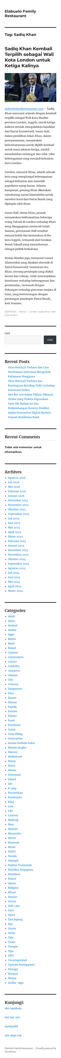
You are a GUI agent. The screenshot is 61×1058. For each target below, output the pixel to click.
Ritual (12, 892)
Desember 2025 (18, 500)
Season (12, 896)
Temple (13, 946)
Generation (15, 738)
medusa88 (11, 1026)
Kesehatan (15, 797)
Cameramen (16, 657)
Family (12, 706)
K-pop (12, 788)
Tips (11, 951)
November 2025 (18, 504)
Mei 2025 (14, 527)
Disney (12, 702)
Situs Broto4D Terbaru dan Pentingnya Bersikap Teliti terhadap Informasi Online (31, 385)
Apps (11, 634)
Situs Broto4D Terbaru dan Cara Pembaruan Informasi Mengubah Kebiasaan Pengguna (29, 372)
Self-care (14, 905)
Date (11, 693)
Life (10, 810)
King (11, 801)
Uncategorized (17, 960)
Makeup (13, 819)
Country (13, 684)
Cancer (12, 661)
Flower (12, 715)
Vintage (13, 969)
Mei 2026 (14, 486)
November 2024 (18, 554)
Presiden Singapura (20, 869)
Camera (13, 652)
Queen (12, 883)
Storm (12, 928)
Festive (12, 711)
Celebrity (14, 666)
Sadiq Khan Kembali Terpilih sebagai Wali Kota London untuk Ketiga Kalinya (29, 57)
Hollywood (15, 756)
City (10, 679)
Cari (7, 333)
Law (10, 806)
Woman (13, 973)
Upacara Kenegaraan (21, 964)
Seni (11, 910)
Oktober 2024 (17, 559)
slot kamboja (13, 1008)
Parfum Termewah (20, 865)
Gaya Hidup (15, 734)
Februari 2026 (17, 491)
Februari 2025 (17, 541)
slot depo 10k (13, 1035)
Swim (11, 933)
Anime (12, 630)
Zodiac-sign (16, 982)
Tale (11, 937)
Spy (10, 924)
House (12, 770)
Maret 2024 (15, 590)
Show (11, 914)
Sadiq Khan (44, 311)
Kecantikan (15, 792)
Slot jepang (15, 919)
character (14, 670)
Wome (12, 978)
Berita (22, 311)
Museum (13, 842)
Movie (12, 838)
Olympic (13, 860)
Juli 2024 (13, 572)
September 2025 (18, 514)
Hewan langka (17, 747)
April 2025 (14, 532)
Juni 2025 (14, 523)
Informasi (14, 774)
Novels (12, 856)
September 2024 (18, 563)
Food (11, 720)
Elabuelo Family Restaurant (20, 13)
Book (11, 643)
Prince (12, 878)
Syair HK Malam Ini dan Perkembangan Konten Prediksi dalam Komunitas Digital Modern (29, 408)
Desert (12, 697)
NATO (12, 851)
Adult (11, 616)
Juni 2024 (14, 577)
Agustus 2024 (17, 568)
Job (10, 783)
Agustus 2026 (17, 477)
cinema (12, 675)
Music (12, 847)
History (13, 752)
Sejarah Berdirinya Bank (23, 417)
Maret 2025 (15, 536)
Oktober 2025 (17, 509)
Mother (13, 829)
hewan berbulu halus (21, 743)
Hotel (11, 765)
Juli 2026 (14, 482)
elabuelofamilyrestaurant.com (24, 108)
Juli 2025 (13, 518)
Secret (12, 901)
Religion (13, 887)
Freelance (14, 724)
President (14, 874)
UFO (11, 955)
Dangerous (15, 688)
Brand (12, 648)
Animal (12, 625)
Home (12, 761)
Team (11, 942)
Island (12, 779)
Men (11, 824)
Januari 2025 (16, 545)
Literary (13, 815)
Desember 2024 (18, 550)
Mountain (14, 833)
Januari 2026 (16, 495)
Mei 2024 (14, 581)
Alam (11, 620)
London (33, 311)
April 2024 (14, 586)
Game (11, 729)
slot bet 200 (12, 1017)
